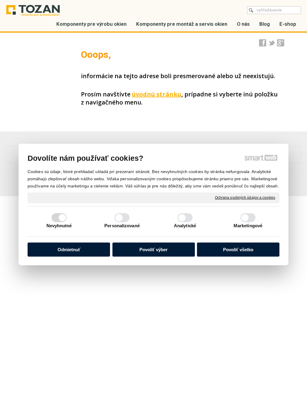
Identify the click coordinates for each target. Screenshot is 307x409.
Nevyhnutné (59, 225)
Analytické (185, 225)
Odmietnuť (69, 249)
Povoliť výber (153, 249)
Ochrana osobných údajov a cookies (245, 198)
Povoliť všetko (238, 249)
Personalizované (122, 225)
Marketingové (248, 225)
